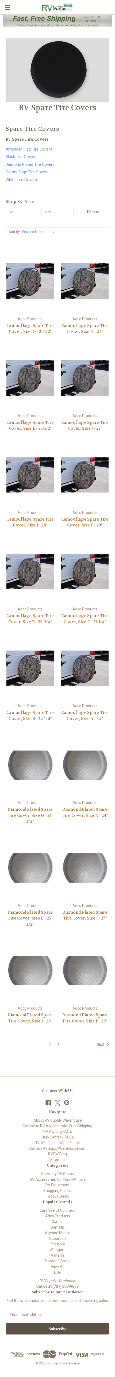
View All (57, 1266)
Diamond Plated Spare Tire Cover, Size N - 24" (85, 812)
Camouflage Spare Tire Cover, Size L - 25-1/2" (30, 425)
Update (93, 212)
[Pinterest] (67, 1103)
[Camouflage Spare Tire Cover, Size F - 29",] (85, 475)
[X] (57, 1103)
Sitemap (57, 1159)
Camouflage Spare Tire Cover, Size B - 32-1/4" (30, 715)
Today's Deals (57, 1196)
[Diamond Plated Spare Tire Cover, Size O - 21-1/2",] (30, 765)
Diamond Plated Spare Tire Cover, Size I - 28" (30, 1018)
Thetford (57, 1244)
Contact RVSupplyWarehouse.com (58, 1148)
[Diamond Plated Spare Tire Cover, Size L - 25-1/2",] (30, 868)
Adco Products (57, 1216)
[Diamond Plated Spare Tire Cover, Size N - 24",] (85, 765)
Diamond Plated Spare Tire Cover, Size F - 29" (85, 1018)
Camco (58, 1222)
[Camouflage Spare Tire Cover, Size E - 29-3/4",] (30, 571)
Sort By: (15, 232)
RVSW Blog (57, 1154)
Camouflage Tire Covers (27, 172)
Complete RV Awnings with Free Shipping (57, 1126)
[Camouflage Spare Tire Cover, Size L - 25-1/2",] (30, 378)
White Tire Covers (21, 179)
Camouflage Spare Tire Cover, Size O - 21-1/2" (30, 328)
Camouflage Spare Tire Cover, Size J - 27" (85, 425)
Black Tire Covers (21, 156)
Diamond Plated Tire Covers (30, 164)
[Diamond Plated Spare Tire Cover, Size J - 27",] (85, 868)
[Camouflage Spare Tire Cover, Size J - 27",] (85, 378)
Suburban (57, 1238)
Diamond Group (57, 1261)
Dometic (58, 1227)
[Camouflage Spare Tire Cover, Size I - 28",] (30, 475)
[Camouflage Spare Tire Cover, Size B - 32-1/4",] (30, 668)
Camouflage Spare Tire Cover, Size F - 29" (85, 522)
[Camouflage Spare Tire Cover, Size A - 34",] (85, 668)
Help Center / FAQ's (57, 1137)
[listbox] (39, 232)
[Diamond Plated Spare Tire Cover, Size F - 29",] (85, 970)
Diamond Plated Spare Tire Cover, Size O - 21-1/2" (30, 815)
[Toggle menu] (7, 7)
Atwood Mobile (57, 1233)
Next (101, 1044)
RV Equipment (57, 1185)
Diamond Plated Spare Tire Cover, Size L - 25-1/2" (30, 918)
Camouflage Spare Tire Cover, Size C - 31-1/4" (85, 619)
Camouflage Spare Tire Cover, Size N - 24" (85, 328)
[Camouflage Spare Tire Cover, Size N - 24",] (85, 281)
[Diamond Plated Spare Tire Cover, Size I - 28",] (30, 970)
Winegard (57, 1250)
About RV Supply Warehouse (57, 1120)
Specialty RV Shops (57, 1174)
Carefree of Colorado (57, 1210)
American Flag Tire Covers (29, 149)
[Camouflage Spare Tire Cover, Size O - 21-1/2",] (30, 281)
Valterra (57, 1255)
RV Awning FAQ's (57, 1131)
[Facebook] (48, 1103)
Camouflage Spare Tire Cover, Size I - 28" (30, 522)
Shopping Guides (57, 1190)
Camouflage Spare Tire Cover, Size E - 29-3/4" (30, 619)
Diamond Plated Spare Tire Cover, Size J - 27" (85, 915)
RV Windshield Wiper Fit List (57, 1143)
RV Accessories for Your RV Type (58, 1179)
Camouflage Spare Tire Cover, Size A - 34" (85, 715)
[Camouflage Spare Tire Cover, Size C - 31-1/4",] (85, 571)
